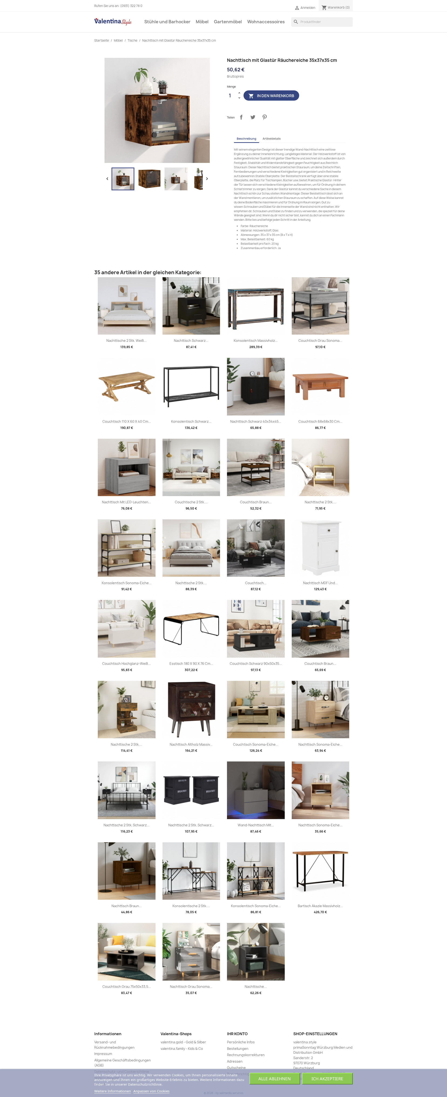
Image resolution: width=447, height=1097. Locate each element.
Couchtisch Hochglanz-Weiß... (126, 663)
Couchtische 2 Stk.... (191, 502)
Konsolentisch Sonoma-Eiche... (127, 583)
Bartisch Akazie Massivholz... (320, 906)
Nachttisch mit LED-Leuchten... (126, 502)
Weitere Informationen (112, 1091)
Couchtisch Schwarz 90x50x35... (256, 663)
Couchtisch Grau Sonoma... (320, 340)
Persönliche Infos (241, 1042)
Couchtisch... (256, 583)
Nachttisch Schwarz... (191, 340)
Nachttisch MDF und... (320, 583)
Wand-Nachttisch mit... (256, 825)
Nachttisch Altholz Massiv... (191, 744)
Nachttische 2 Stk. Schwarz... (126, 825)
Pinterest (264, 117)
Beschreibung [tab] (246, 139)
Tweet (252, 117)
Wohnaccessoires (266, 22)
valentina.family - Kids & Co (182, 1048)
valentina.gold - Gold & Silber (183, 1042)
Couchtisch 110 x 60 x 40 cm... (126, 421)
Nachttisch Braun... (127, 906)
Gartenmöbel (228, 22)
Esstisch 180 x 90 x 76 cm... (191, 663)
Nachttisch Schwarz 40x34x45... (255, 421)
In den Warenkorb (271, 96)
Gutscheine (236, 1067)
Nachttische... (256, 986)
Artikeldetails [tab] (272, 139)
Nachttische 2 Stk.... (320, 502)
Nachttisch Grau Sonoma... (191, 986)
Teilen (241, 117)
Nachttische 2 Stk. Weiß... (126, 340)
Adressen (235, 1061)
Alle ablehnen (274, 1078)
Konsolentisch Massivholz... (256, 340)
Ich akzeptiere (327, 1078)
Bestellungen (237, 1048)
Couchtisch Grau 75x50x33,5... (126, 986)
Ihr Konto (237, 1033)
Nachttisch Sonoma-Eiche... (320, 744)
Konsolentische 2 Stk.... (191, 906)
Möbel (202, 22)
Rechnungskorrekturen (246, 1055)
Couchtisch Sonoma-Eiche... (255, 744)
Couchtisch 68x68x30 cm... (320, 421)
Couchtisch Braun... (256, 502)
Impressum (103, 1053)
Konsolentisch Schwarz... (191, 421)
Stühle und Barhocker (167, 22)
